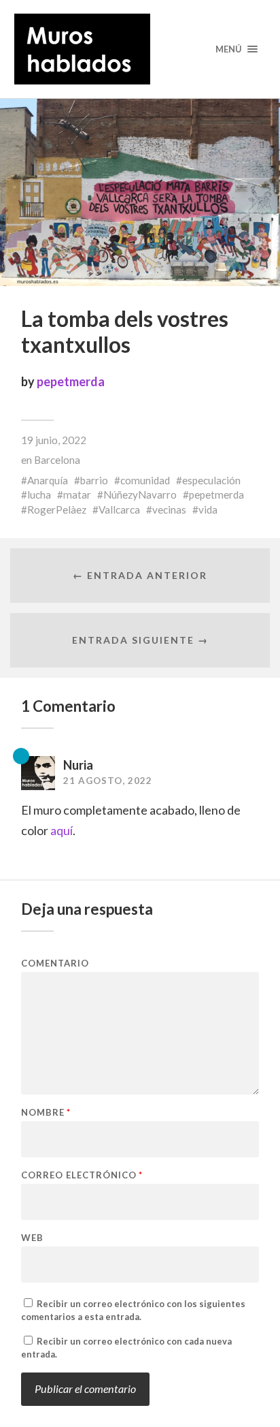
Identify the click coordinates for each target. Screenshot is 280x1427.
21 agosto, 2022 (107, 780)
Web (32, 1238)
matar (77, 494)
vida (207, 509)
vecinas (169, 509)
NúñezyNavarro (140, 494)
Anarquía (47, 480)
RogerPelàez (56, 509)
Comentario (55, 963)
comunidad (145, 480)
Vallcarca (119, 509)
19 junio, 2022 (53, 440)
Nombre (46, 1112)
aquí (61, 830)
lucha (39, 494)
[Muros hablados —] (140, 49)
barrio (94, 480)
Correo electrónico (82, 1175)
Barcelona (57, 460)
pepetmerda (71, 381)
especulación (211, 480)
